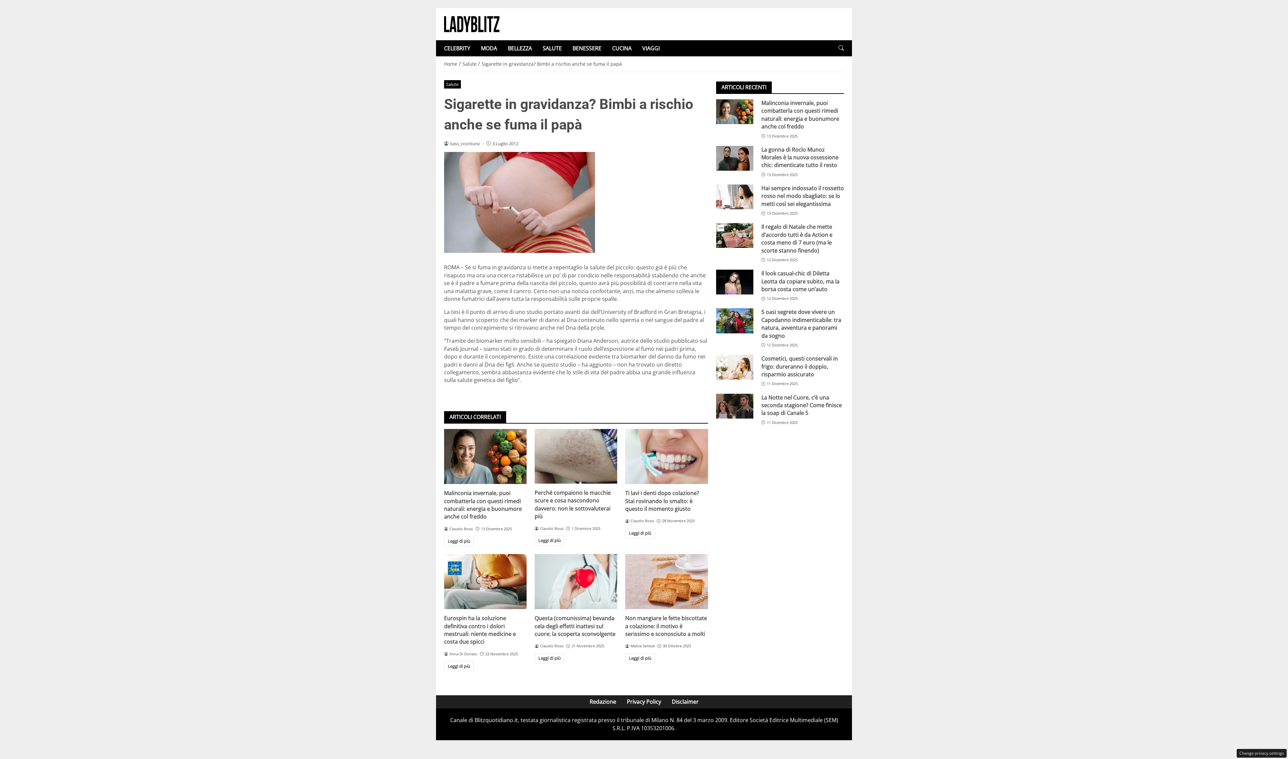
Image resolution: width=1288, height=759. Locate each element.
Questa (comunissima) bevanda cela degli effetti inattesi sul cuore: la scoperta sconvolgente (575, 626)
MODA (489, 48)
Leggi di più (459, 541)
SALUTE (552, 48)
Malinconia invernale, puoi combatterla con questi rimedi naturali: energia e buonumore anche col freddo (483, 504)
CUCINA (622, 48)
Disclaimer (685, 701)
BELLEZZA (520, 48)
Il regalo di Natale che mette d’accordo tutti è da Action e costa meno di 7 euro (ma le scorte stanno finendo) (797, 238)
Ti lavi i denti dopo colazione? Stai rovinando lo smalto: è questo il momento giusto (662, 500)
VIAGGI (651, 48)
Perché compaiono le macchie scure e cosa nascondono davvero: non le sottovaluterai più (573, 504)
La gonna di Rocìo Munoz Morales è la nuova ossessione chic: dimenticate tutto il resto (800, 157)
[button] (841, 48)
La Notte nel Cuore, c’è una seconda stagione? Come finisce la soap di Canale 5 (801, 405)
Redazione (603, 701)
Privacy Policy (644, 701)
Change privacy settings (1261, 753)
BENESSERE (587, 48)
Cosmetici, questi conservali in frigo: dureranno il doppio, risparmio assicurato (799, 366)
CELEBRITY (457, 48)
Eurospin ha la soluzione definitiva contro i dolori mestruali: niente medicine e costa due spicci (480, 629)
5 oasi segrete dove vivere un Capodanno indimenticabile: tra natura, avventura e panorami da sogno (801, 323)
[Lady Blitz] (471, 23)
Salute (452, 84)
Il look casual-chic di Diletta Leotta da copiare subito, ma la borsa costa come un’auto (800, 281)
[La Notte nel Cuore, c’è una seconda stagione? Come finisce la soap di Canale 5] (734, 406)
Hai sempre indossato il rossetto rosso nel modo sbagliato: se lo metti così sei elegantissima (802, 196)
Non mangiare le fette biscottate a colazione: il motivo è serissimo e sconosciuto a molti (666, 626)
